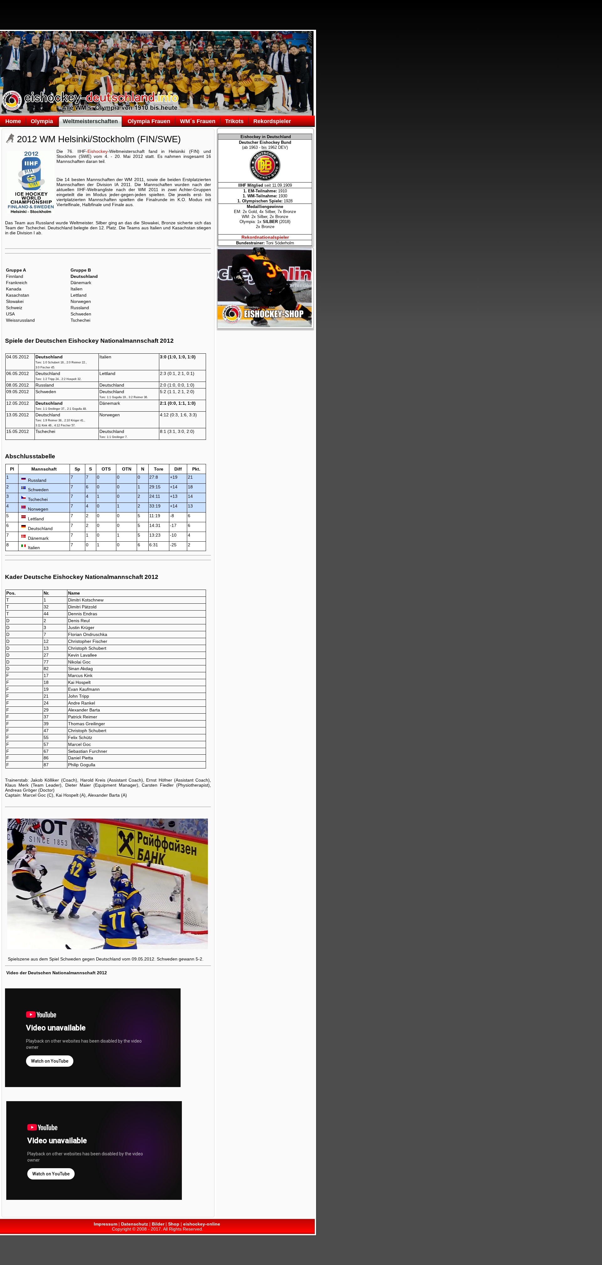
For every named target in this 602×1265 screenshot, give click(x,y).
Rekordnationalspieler (265, 237)
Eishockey (97, 151)
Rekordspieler (272, 121)
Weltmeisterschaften (90, 121)
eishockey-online (201, 1223)
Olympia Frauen (149, 121)
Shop (173, 1223)
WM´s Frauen (197, 121)
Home (13, 121)
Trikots (234, 121)
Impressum (105, 1223)
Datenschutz (134, 1223)
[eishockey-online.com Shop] (265, 325)
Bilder (158, 1223)
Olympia (42, 121)
